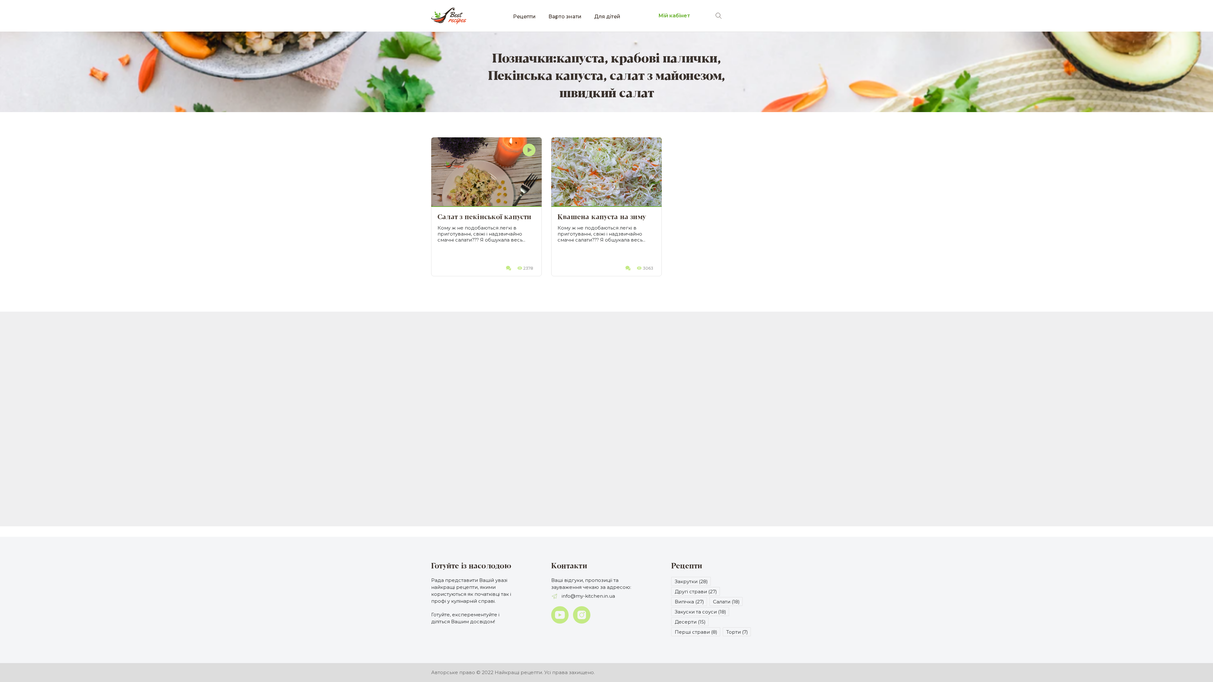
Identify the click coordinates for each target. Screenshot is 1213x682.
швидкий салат (606, 94)
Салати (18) (726, 602)
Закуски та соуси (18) (700, 612)
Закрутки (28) (691, 581)
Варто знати (565, 17)
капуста (581, 59)
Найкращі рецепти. (519, 672)
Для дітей (607, 17)
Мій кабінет (674, 16)
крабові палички (664, 59)
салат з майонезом (665, 76)
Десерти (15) (690, 622)
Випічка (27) (689, 602)
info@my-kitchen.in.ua (587, 596)
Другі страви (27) (696, 592)
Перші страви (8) (696, 632)
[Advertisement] (606, 365)
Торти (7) (737, 632)
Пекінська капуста (545, 76)
